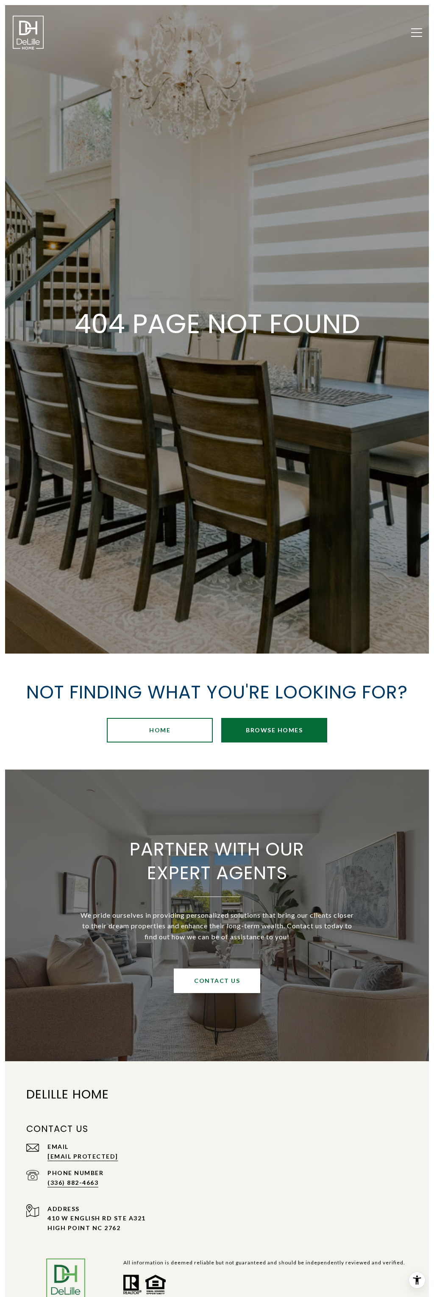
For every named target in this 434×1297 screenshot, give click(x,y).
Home (159, 730)
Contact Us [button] (217, 980)
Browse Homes (274, 730)
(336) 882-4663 (72, 1182)
